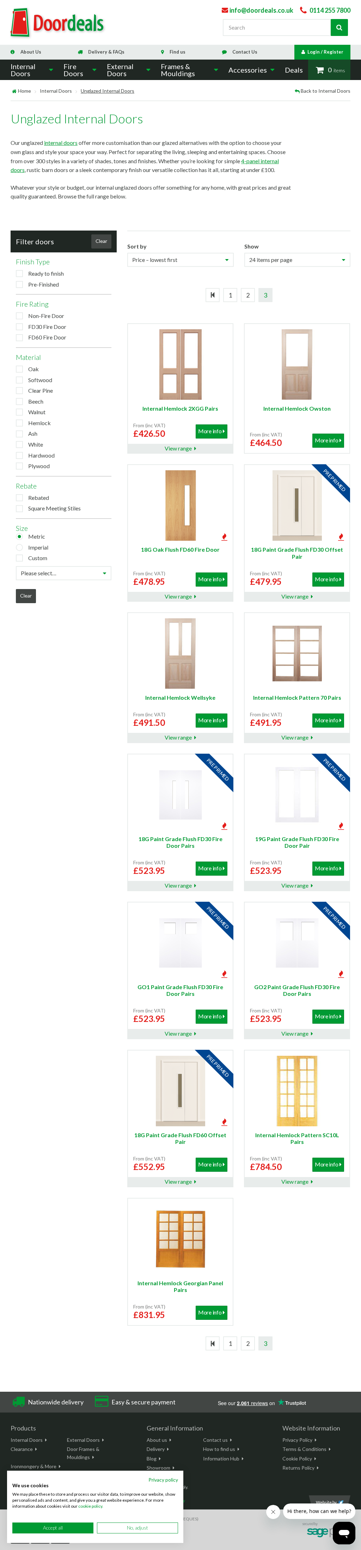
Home (24, 91)
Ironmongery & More (33, 1466)
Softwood (40, 379)
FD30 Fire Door (47, 326)
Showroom (158, 1468)
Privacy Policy (297, 1440)
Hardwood (41, 455)
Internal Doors (56, 91)
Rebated (38, 497)
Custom (37, 558)
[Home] (14, 91)
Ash (32, 433)
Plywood (39, 465)
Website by (326, 1502)
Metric (36, 536)
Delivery (156, 1449)
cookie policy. (90, 1506)
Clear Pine (40, 390)
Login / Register (325, 52)
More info (209, 431)
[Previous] (213, 295)
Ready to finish (46, 273)
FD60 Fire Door (47, 337)
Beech (35, 401)
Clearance (22, 1449)
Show (251, 246)
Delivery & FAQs (106, 52)
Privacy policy (163, 1480)
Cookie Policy (297, 1459)
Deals (294, 70)
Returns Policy (298, 1468)
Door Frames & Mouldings (83, 1453)
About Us (30, 52)
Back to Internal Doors (325, 91)
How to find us (219, 1449)
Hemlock (39, 422)
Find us (177, 52)
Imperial (38, 547)
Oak (33, 369)
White (35, 444)
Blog (152, 1459)
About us (157, 1440)
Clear (101, 241)
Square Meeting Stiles (54, 508)
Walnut (36, 412)
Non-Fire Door (46, 315)
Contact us (215, 1440)
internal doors (61, 142)
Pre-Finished (43, 284)
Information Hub (221, 1459)
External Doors (83, 1440)
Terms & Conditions (304, 1449)
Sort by (137, 246)
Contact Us (244, 52)
